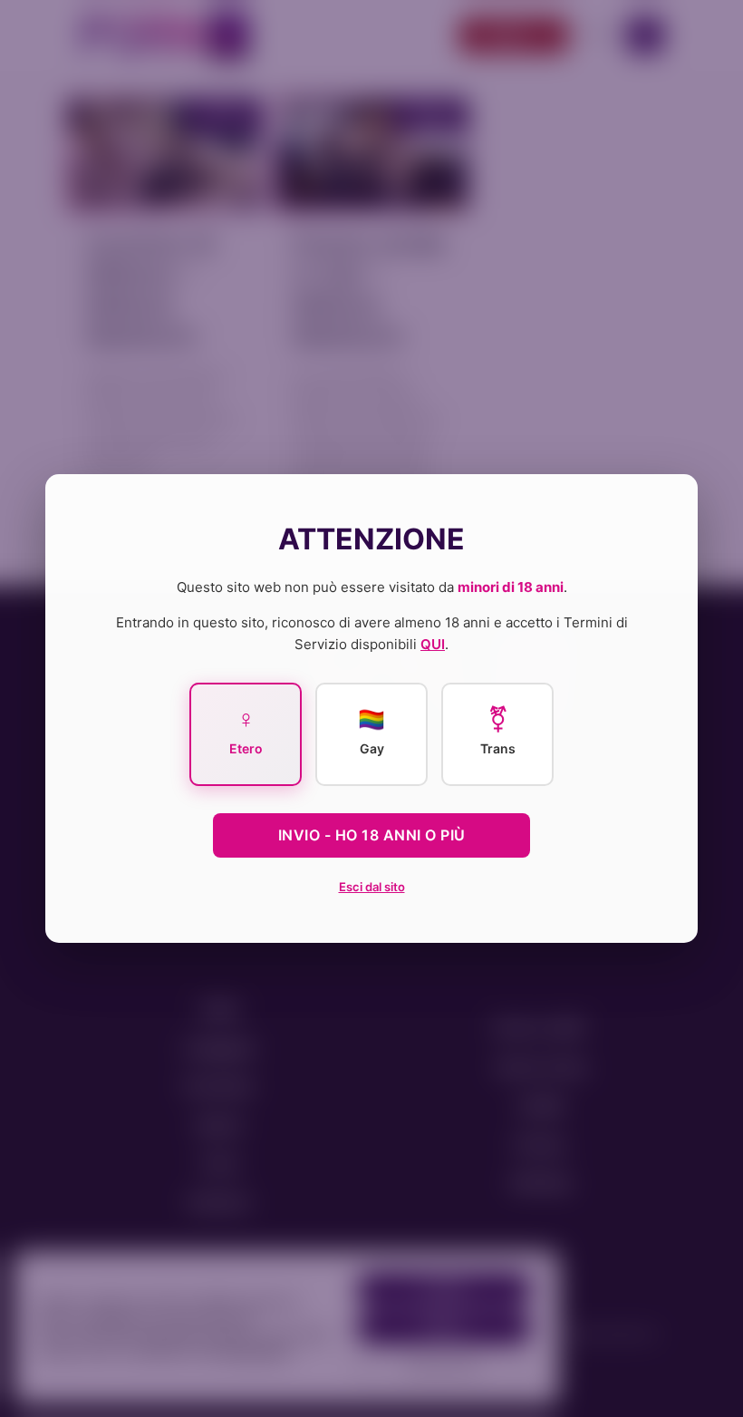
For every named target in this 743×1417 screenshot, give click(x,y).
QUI (432, 644)
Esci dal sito (372, 886)
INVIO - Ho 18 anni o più (372, 835)
